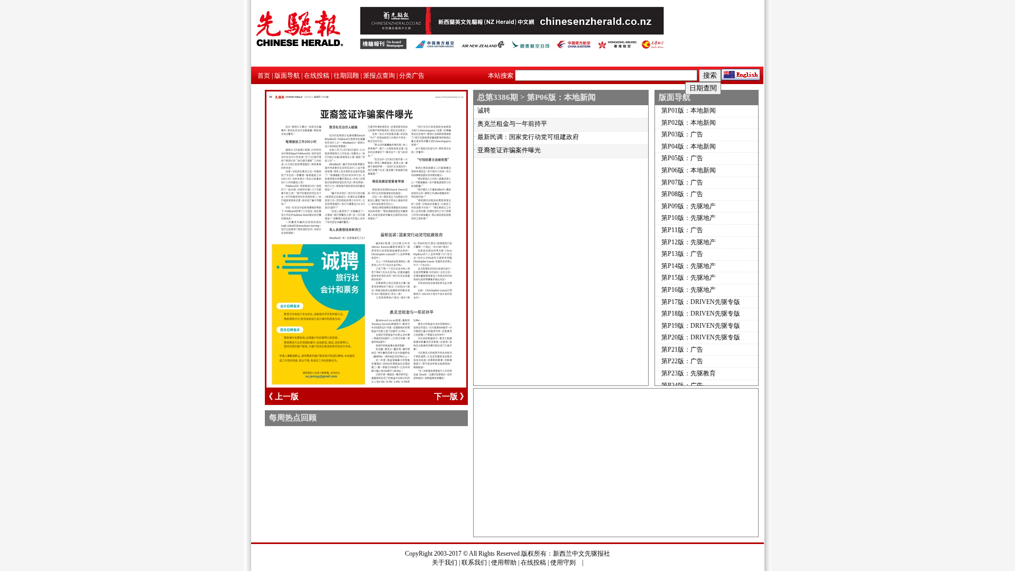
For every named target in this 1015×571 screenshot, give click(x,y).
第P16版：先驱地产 (688, 289)
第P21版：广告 (682, 349)
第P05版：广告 (682, 158)
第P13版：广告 (682, 253)
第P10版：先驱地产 (688, 218)
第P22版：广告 (682, 361)
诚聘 (483, 110)
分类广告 (412, 75)
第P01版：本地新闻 (688, 110)
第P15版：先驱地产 (688, 277)
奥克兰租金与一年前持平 (512, 123)
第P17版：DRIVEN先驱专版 (700, 302)
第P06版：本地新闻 (688, 170)
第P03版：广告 (682, 134)
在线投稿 (316, 75)
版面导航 (287, 75)
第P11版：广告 (682, 230)
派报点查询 (379, 75)
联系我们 (474, 562)
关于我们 (444, 562)
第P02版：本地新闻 (688, 122)
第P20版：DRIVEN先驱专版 (700, 337)
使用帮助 (503, 562)
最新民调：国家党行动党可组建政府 (528, 137)
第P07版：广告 (682, 182)
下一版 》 (451, 396)
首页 (263, 75)
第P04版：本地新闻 (688, 146)
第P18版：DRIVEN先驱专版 (700, 313)
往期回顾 (346, 75)
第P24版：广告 (682, 385)
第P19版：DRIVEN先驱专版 (700, 325)
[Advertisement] (616, 463)
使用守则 (563, 562)
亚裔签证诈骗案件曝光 (509, 150)
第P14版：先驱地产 (688, 266)
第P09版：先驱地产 (688, 206)
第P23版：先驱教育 (688, 373)
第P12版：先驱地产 (688, 242)
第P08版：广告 (682, 194)
